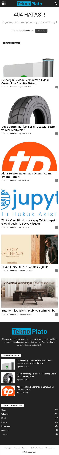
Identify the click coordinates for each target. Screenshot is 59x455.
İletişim (25, 448)
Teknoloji (4, 414)
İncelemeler (6, 426)
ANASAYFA (41, 31)
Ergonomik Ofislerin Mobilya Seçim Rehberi (29, 310)
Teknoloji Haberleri (9, 87)
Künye (16, 448)
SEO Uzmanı (35, 342)
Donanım (5, 430)
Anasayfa (8, 448)
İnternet (4, 422)
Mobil (3, 418)
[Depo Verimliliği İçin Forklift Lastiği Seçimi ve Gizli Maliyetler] (29, 109)
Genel (3, 410)
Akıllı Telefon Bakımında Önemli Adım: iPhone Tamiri (26, 175)
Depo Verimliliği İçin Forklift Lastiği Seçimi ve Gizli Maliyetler (28, 128)
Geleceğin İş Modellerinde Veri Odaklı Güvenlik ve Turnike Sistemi (25, 81)
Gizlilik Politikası (37, 448)
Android (4, 435)
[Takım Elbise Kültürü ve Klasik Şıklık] (29, 249)
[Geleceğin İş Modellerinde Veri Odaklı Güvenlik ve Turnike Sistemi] (29, 62)
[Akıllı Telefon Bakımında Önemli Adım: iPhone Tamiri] (29, 156)
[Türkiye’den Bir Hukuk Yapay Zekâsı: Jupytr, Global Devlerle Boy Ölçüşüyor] (29, 203)
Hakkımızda (50, 448)
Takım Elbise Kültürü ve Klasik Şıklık (24, 267)
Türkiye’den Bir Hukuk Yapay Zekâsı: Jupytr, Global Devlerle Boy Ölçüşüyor (29, 222)
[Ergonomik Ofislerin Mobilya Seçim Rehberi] (29, 293)
